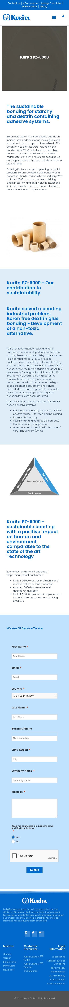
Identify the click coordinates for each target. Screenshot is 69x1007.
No (17, 841)
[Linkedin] (27, 934)
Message (17, 792)
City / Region (20, 749)
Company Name (22, 770)
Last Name (18, 707)
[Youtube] (41, 934)
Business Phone (22, 728)
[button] (54, 17)
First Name (19, 646)
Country (17, 688)
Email (15, 667)
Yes (18, 837)
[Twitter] (34, 934)
